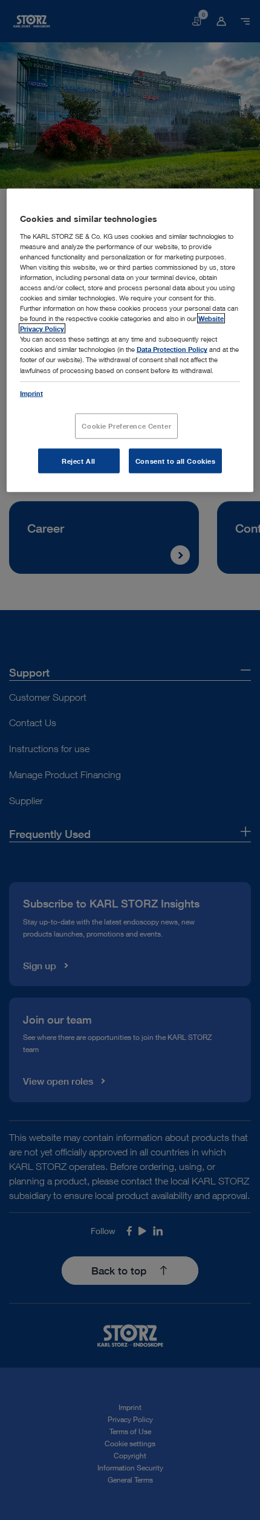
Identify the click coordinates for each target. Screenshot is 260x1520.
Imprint (31, 393)
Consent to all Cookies (175, 460)
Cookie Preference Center (126, 425)
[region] (130, 340)
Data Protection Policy (172, 349)
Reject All (79, 460)
